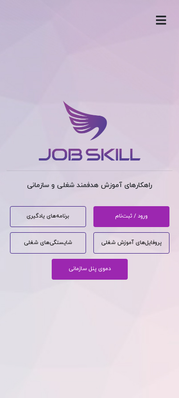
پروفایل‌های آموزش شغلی (131, 243)
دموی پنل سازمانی (90, 269)
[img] (161, 20)
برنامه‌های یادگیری (48, 216)
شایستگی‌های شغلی (48, 243)
